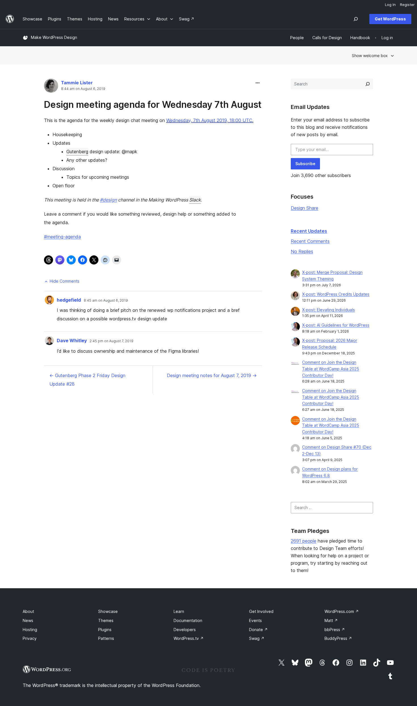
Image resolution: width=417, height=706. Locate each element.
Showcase (108, 611)
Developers (185, 629)
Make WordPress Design (54, 37)
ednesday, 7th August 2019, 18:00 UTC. (211, 120)
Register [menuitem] (407, 4)
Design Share (304, 208)
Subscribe (305, 163)
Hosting (30, 629)
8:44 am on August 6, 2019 (83, 89)
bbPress (335, 629)
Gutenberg (77, 151)
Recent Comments (310, 241)
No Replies (302, 251)
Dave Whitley (72, 340)
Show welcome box (370, 55)
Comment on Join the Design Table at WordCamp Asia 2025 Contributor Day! (330, 369)
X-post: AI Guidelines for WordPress (335, 325)
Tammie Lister (77, 82)
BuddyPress (338, 638)
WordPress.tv (189, 638)
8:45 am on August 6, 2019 (106, 300)
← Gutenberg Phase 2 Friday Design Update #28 (87, 380)
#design (108, 200)
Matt (331, 620)
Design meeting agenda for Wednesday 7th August (153, 104)
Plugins (104, 629)
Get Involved (261, 611)
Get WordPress (390, 18)
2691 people (303, 541)
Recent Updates (309, 231)
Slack (195, 200)
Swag (256, 638)
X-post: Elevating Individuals (328, 309)
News (28, 620)
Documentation (188, 620)
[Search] (367, 84)
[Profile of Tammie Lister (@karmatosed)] (51, 87)
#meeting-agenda (62, 236)
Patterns (106, 638)
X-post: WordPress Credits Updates (335, 294)
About (28, 611)
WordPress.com (342, 611)
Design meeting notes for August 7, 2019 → (212, 375)
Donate (258, 629)
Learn (179, 611)
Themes (105, 620)
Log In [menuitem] (390, 4)
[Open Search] (356, 19)
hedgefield (69, 300)
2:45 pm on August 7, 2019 (111, 341)
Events (255, 620)
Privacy (30, 638)
